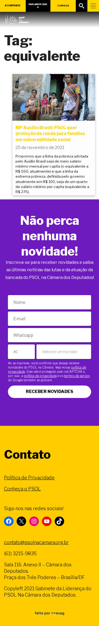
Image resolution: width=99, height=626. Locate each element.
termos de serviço (77, 376)
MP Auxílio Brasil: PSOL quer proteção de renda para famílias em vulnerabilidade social (50, 133)
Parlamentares (38, 5)
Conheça (63, 5)
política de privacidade (40, 376)
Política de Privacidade (29, 477)
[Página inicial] (17, 18)
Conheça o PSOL (22, 489)
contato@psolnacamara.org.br (36, 542)
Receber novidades (49, 391)
